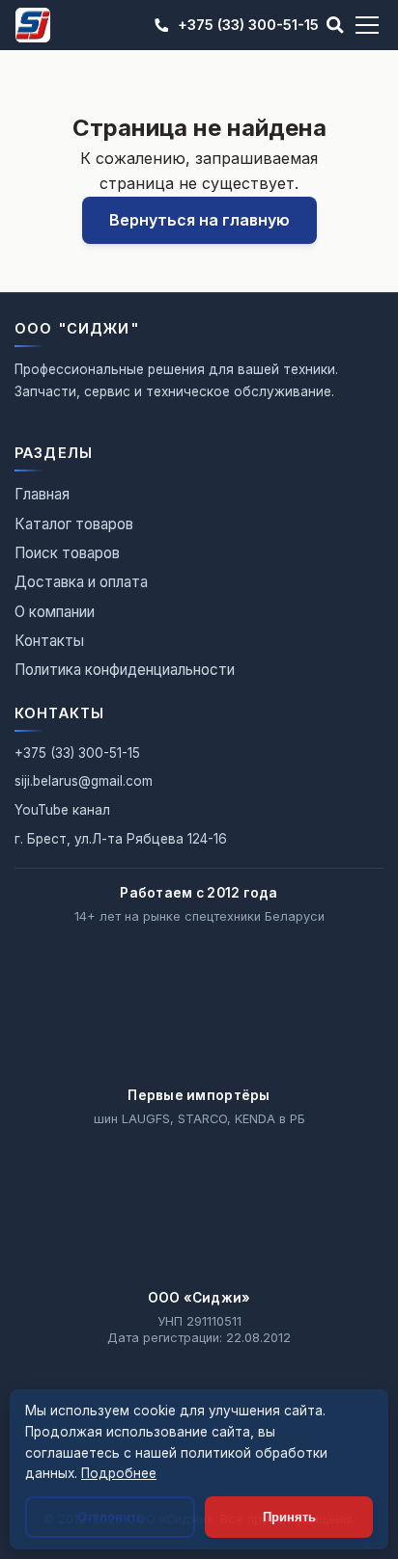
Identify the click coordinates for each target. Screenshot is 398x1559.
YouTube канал (62, 810)
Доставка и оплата (81, 582)
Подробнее (118, 1473)
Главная (42, 494)
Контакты (49, 641)
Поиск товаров (67, 553)
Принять (289, 1517)
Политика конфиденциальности (124, 669)
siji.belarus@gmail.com (83, 781)
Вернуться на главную (199, 219)
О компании (54, 612)
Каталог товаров (73, 524)
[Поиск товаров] (335, 25)
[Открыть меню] (367, 25)
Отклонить (110, 1517)
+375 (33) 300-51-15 (248, 24)
